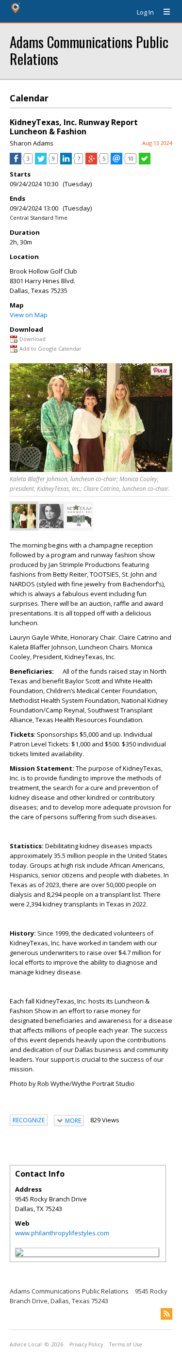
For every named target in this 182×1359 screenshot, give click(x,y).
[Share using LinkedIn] (66, 162)
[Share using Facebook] (15, 162)
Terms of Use (125, 1344)
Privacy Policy (86, 1344)
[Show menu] (163, 12)
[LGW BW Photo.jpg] (51, 516)
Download (32, 338)
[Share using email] (116, 162)
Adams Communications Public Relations (89, 50)
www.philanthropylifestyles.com (62, 1233)
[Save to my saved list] (144, 162)
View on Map (29, 314)
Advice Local (26, 1344)
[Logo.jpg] (79, 516)
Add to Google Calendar (50, 348)
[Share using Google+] (91, 162)
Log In (145, 12)
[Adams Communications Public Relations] (19, 1253)
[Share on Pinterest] (160, 373)
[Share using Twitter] (41, 162)
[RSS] (166, 1314)
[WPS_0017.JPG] (23, 516)
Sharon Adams (31, 143)
